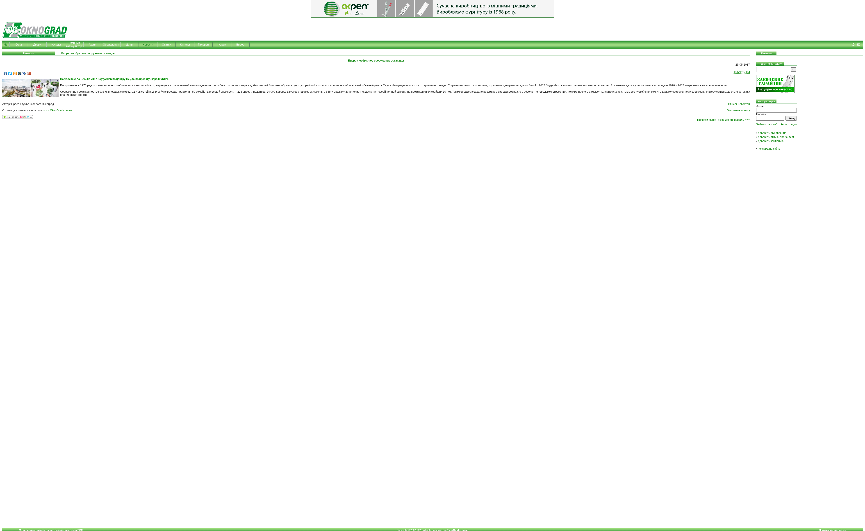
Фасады (56, 44)
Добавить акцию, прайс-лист (776, 137)
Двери (37, 44)
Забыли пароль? (767, 124)
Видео (240, 44)
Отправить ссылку (738, 110)
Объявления (111, 44)
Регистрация (789, 124)
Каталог (185, 44)
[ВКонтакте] (5, 73)
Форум (222, 44)
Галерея (203, 44)
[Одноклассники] (15, 73)
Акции (92, 44)
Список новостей (739, 104)
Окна (19, 44)
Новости (148, 44)
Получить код (741, 71)
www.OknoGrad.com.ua (57, 110)
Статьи (166, 44)
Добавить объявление (772, 133)
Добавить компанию (770, 141)
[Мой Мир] (19, 73)
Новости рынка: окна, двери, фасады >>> (723, 119)
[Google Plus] (29, 73)
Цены (129, 44)
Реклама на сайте (769, 148)
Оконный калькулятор (74, 44)
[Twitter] (10, 73)
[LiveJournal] (24, 73)
